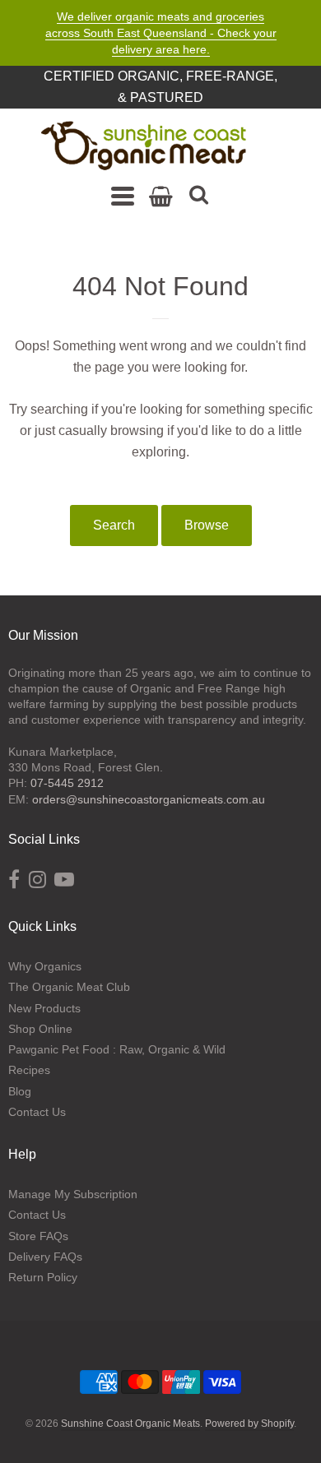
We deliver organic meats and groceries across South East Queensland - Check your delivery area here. (161, 33)
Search (114, 525)
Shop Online (40, 1028)
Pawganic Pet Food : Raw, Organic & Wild (117, 1049)
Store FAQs (38, 1236)
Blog (19, 1091)
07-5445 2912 (67, 782)
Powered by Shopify (249, 1423)
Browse (206, 525)
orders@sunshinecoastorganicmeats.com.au (148, 799)
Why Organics (44, 966)
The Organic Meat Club (69, 986)
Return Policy (42, 1277)
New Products (44, 1008)
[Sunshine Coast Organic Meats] (144, 146)
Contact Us (37, 1111)
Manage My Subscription (72, 1194)
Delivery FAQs (45, 1256)
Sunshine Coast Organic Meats (130, 1423)
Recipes (29, 1069)
